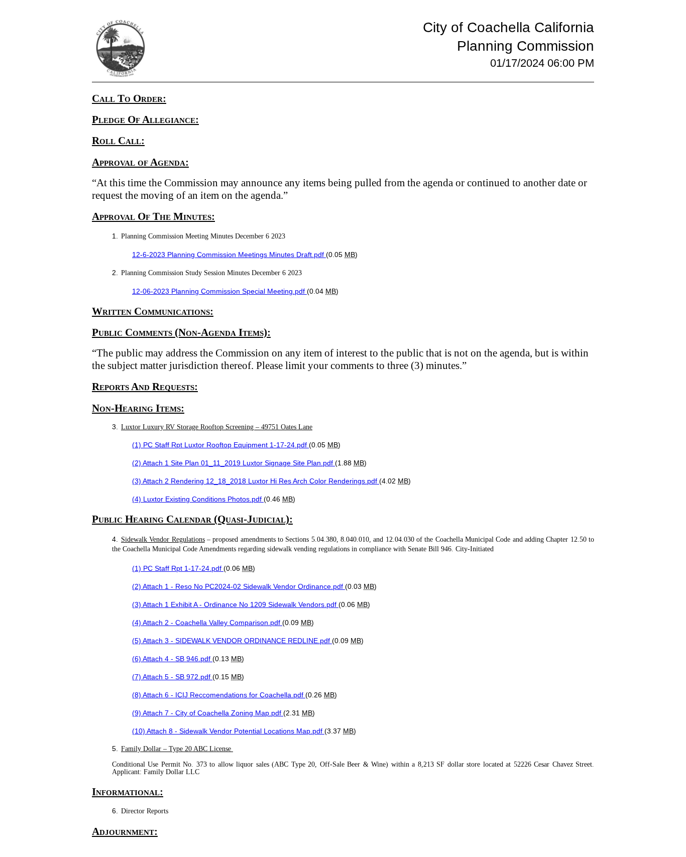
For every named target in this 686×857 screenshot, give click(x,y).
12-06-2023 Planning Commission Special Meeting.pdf (219, 291)
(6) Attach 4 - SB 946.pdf (172, 659)
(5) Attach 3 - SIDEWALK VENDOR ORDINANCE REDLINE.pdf (232, 641)
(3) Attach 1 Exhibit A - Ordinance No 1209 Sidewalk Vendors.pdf (235, 604)
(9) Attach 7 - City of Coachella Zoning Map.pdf (207, 713)
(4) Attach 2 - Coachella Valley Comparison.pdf (207, 623)
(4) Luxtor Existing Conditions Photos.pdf (198, 499)
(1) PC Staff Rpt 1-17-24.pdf (177, 568)
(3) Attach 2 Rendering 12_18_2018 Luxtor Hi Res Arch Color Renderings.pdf (255, 481)
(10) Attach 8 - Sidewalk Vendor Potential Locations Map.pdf (228, 731)
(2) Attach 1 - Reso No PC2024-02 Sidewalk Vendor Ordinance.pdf (238, 586)
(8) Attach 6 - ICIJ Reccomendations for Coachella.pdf (218, 695)
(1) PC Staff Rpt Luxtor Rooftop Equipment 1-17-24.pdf (220, 445)
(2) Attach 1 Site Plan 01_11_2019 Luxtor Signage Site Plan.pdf (233, 463)
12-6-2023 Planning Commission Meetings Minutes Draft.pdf (229, 255)
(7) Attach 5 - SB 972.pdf (172, 677)
